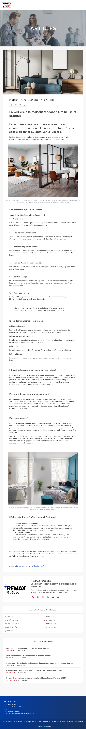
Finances (50, 617)
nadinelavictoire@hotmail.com (22, 713)
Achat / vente (13, 624)
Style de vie (51, 627)
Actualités (12, 627)
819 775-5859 (13, 711)
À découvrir (12, 620)
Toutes (10, 617)
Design (15, 100)
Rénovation (51, 624)
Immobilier (50, 620)
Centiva (47, 726)
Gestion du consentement (58, 723)
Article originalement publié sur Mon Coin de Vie (27, 566)
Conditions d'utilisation (39, 723)
